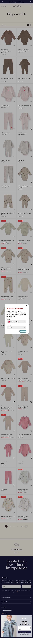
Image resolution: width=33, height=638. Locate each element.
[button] (26, 306)
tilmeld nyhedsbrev (24, 632)
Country (8, 319)
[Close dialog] (31, 616)
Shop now (23, 331)
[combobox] (13, 322)
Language (9, 325)
